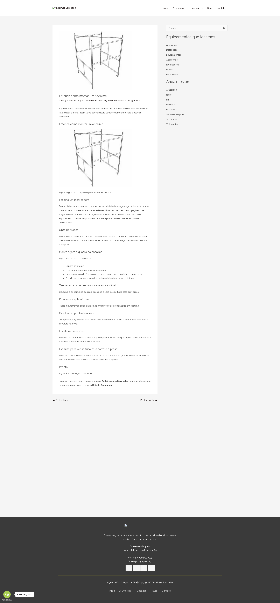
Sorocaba (171, 119)
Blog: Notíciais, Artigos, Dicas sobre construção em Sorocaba (92, 100)
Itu (167, 99)
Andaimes (171, 45)
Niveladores (172, 64)
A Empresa (178, 8)
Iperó (169, 94)
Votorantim (172, 124)
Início (165, 8)
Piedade (170, 104)
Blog (209, 8)
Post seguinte (148, 400)
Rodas (169, 69)
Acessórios (171, 59)
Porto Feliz (171, 109)
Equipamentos (173, 55)
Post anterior (61, 400)
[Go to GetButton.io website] (7, 600)
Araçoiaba (171, 90)
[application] (185, 8)
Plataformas (172, 74)
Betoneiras (171, 50)
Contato (221, 8)
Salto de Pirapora (175, 114)
